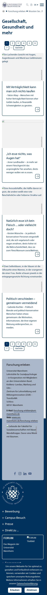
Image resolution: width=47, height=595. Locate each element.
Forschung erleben (17, 11)
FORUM (8, 538)
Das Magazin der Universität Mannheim (11, 547)
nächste (19, 48)
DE (35, 5)
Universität (3, 12)
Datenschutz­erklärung (27, 583)
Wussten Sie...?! (36, 11)
